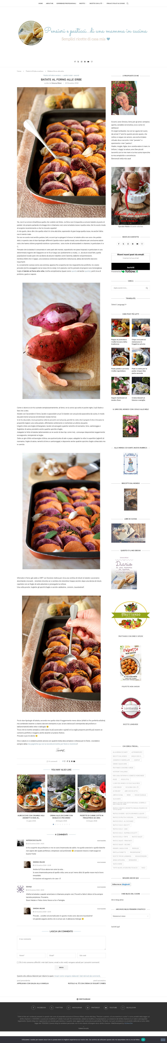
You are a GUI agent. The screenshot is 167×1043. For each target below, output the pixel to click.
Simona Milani (57, 83)
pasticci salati (137, 837)
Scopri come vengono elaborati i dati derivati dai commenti (77, 976)
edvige (29, 887)
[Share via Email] (74, 761)
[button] (20, 800)
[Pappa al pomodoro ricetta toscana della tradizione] (120, 328)
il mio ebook (117, 787)
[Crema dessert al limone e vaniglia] (141, 386)
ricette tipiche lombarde (122, 856)
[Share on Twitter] (69, 761)
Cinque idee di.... (136, 756)
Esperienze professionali (66, 3)
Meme (129, 795)
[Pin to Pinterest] (71, 761)
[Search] (127, 3)
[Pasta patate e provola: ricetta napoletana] (120, 357)
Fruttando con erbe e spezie (123, 768)
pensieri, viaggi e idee (120, 848)
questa (74, 271)
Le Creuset (117, 791)
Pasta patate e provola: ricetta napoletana (120, 370)
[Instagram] (81, 61)
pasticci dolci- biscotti (121, 825)
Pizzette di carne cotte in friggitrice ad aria (91, 816)
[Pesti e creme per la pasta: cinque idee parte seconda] (141, 357)
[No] (163, 1039)
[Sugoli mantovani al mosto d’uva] (120, 386)
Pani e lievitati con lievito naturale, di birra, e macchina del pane (129, 803)
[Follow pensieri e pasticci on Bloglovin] (121, 884)
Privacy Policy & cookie (116, 3)
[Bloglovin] (92, 61)
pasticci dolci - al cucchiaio (123, 821)
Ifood (115, 779)
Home (41, 3)
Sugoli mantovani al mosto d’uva (119, 399)
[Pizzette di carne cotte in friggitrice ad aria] (92, 793)
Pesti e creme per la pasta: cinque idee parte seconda (139, 371)
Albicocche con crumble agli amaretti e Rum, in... (31, 816)
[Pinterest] (85, 61)
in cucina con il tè (132, 787)
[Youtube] (88, 61)
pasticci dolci (142, 817)
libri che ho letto (131, 791)
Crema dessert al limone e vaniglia (138, 399)
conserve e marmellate (121, 760)
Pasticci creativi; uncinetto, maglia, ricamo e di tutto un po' (130, 808)
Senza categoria (119, 860)
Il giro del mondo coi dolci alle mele (126, 783)
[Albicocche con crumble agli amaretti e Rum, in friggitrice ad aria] (31, 793)
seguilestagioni (141, 856)
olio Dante (117, 799)
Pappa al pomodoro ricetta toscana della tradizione (119, 342)
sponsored (133, 860)
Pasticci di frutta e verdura (34, 71)
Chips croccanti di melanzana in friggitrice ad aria (139, 342)
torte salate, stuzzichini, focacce (125, 868)
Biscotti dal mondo (120, 756)
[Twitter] (78, 61)
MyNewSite (128, 1023)
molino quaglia (140, 795)
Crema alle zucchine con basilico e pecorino (61, 816)
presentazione (135, 852)
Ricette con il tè (96, 3)
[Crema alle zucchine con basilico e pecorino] (61, 793)
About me (49, 3)
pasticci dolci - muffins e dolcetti (125, 833)
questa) (88, 271)
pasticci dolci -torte (120, 837)
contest (137, 760)
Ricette (82, 3)
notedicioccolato (33, 840)
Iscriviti (130, 267)
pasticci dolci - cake (120, 829)
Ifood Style (125, 779)
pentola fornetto (119, 852)
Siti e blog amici (117, 900)
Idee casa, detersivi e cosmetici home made (128, 776)
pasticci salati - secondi (121, 844)
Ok (143, 1039)
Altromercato (137, 752)
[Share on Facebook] (67, 761)
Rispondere (101, 840)
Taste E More (117, 864)
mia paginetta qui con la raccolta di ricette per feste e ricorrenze (52, 744)
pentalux (135, 848)
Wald (143, 868)
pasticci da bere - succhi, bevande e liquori (128, 813)
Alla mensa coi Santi (120, 752)
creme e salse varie (120, 764)
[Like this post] (64, 761)
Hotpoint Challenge (120, 772)
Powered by (116, 271)
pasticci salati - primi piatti (122, 841)
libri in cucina (118, 795)
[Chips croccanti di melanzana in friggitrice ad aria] (141, 328)
